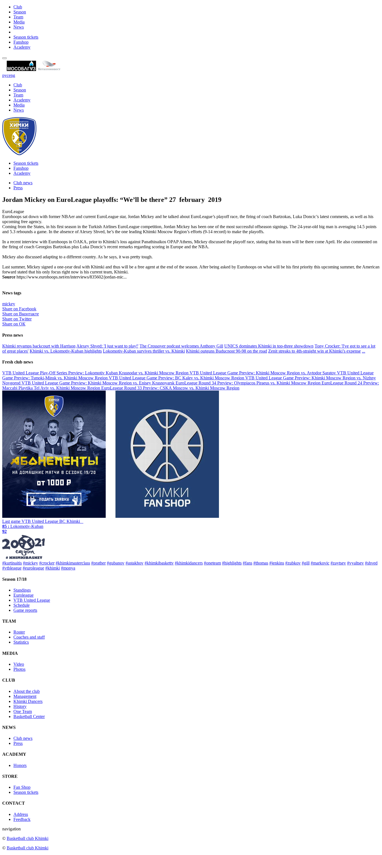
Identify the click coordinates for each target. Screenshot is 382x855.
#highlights (232, 563)
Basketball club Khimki (27, 838)
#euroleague (33, 568)
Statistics (21, 642)
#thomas (260, 563)
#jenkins (276, 563)
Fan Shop (21, 787)
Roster (19, 632)
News (18, 27)
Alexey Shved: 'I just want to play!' (107, 346)
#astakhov (134, 563)
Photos (19, 669)
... (363, 351)
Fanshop (21, 42)
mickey (8, 303)
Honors (20, 765)
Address (20, 814)
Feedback (21, 819)
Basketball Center (29, 716)
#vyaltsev (355, 563)
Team (18, 17)
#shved (371, 563)
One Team (22, 711)
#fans (247, 563)
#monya (68, 568)
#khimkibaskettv (159, 563)
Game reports (25, 610)
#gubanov (115, 563)
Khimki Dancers (28, 701)
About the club (26, 691)
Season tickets (25, 37)
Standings (22, 590)
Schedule (21, 605)
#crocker (47, 563)
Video (18, 664)
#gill (306, 563)
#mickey (30, 563)
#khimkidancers (189, 563)
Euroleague (23, 595)
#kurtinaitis (12, 563)
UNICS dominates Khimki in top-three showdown (268, 346)
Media (19, 22)
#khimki (52, 568)
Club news (22, 182)
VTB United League (31, 600)
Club (17, 6)
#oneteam (212, 563)
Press (18, 187)
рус (5, 75)
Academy (21, 47)
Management (24, 696)
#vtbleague (12, 568)
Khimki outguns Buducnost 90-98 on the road (226, 351)
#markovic (320, 563)
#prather (98, 563)
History (20, 706)
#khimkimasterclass (73, 563)
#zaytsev (338, 563)
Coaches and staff (29, 637)
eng (12, 75)
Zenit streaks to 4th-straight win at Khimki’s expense (314, 351)
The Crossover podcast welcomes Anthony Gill (181, 346)
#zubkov (293, 563)
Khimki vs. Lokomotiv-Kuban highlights (66, 351)
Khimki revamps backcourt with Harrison (39, 346)
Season (19, 12)
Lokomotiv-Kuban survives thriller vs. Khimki (144, 351)
